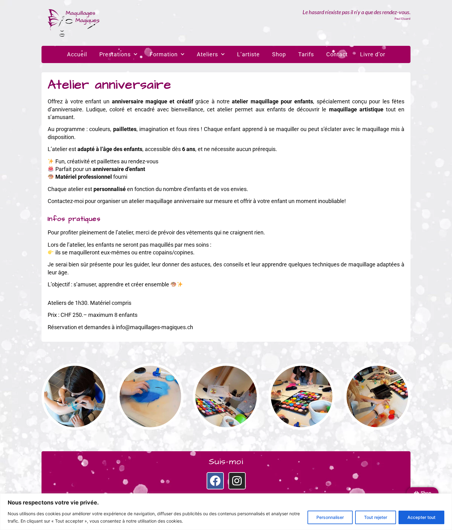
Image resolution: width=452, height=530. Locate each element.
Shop (279, 54)
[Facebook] (215, 480)
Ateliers (207, 54)
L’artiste (248, 54)
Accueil (77, 54)
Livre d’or (372, 54)
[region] (226, 511)
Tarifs (306, 54)
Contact (337, 54)
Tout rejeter (375, 517)
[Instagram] (237, 480)
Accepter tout (421, 517)
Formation (164, 54)
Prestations (115, 54)
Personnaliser (330, 517)
